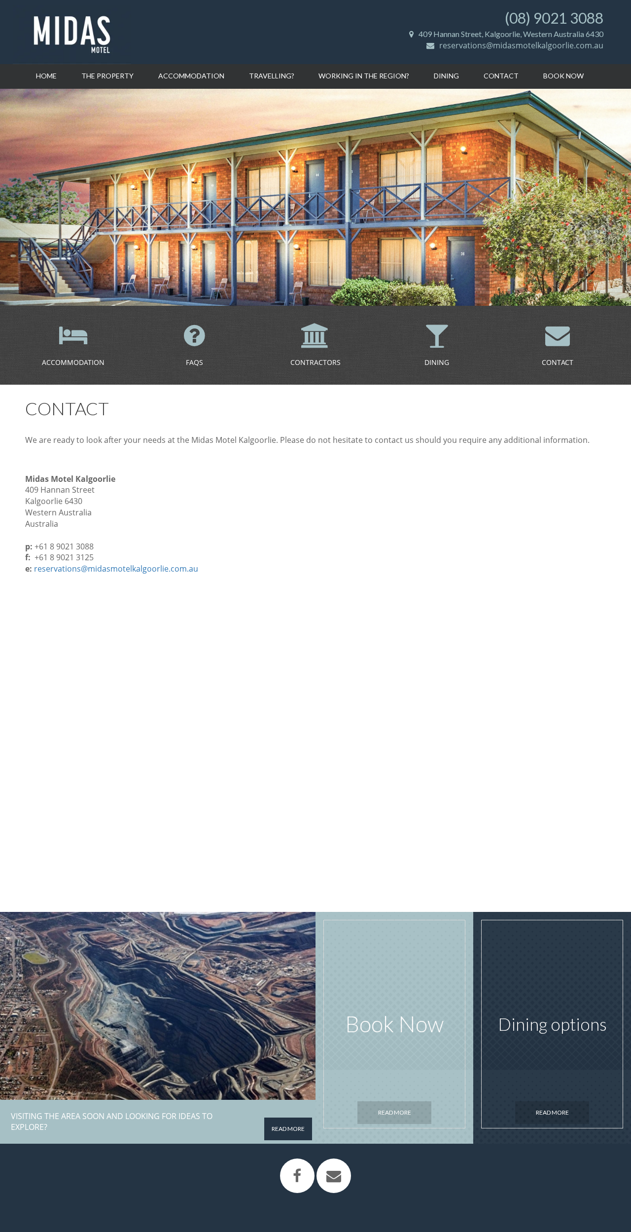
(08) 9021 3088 (554, 18)
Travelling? (271, 76)
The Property (107, 76)
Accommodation (191, 76)
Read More (394, 1112)
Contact (501, 76)
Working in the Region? (363, 76)
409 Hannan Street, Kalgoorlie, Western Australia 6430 (511, 33)
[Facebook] (297, 1175)
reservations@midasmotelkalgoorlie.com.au (521, 45)
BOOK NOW (563, 76)
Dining (446, 76)
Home (46, 76)
